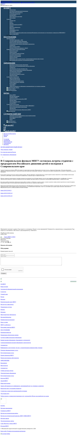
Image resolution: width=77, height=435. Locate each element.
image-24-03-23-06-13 (6, 190)
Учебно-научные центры (7, 370)
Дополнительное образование (8, 373)
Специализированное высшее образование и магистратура (16, 342)
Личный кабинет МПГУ (28, 2)
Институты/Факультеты (10, 133)
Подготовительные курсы (7, 352)
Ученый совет (4, 294)
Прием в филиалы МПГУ (7, 355)
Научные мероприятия (6, 408)
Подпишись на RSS (7, 1)
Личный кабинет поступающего (11, 2)
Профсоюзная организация (7, 319)
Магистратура (4, 365)
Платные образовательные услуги (9, 350)
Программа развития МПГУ (8, 327)
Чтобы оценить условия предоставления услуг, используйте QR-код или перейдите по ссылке (25, 396)
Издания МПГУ (5, 426)
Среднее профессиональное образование (11, 337)
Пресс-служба (4, 322)
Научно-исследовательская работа (9, 413)
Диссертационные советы (7, 421)
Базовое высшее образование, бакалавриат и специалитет (15, 340)
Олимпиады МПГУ (6, 410)
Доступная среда (5, 393)
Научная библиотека (6, 317)
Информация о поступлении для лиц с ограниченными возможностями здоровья (21, 347)
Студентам (6, 139)
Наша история (4, 286)
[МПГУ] (3, 4)
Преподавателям (8, 141)
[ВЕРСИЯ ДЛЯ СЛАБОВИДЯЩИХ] (9, 125)
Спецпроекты (7, 143)
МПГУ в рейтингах (6, 324)
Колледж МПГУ (5, 378)
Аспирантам (7, 140)
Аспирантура (4, 345)
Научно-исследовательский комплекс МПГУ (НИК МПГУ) (16, 416)
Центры (3, 309)
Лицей (5, 136)
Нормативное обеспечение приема (9, 335)
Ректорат (3, 299)
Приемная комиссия (6, 332)
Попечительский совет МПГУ (8, 302)
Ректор (2, 296)
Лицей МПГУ (4, 380)
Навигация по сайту (7, 5)
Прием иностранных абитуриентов (10, 358)
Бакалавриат (4, 363)
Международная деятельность (8, 314)
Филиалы (3, 312)
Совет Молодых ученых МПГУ (9, 423)
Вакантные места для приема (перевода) (11, 388)
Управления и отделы (6, 307)
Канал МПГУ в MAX (9, 236)
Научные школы (5, 418)
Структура (3, 291)
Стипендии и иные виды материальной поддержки (14, 391)
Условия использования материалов (16, 431)
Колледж (6, 135)
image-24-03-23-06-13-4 (6, 193)
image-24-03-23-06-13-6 (6, 195)
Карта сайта (4, 431)
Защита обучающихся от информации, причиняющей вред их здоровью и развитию (22, 386)
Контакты (6, 144)
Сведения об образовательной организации (12, 289)
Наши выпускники (5, 383)
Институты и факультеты (7, 304)
